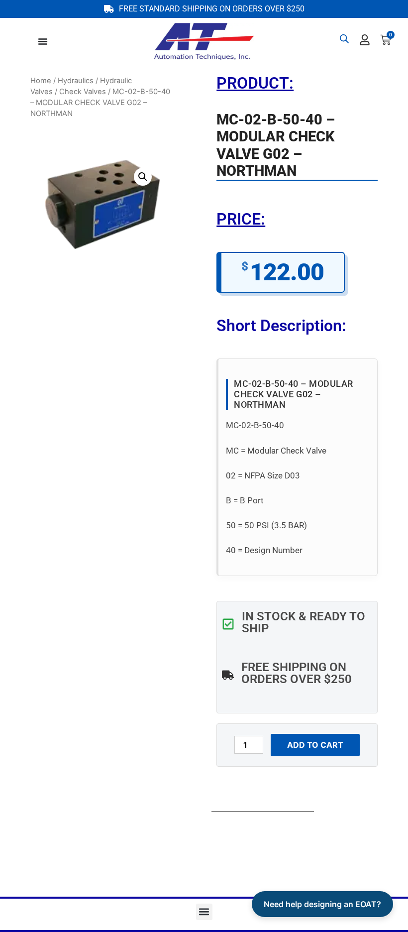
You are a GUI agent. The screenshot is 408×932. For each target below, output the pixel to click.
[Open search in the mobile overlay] (344, 38)
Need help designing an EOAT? (322, 904)
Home (40, 80)
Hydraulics (76, 80)
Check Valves (82, 91)
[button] (143, 177)
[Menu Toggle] (43, 41)
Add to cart (315, 745)
